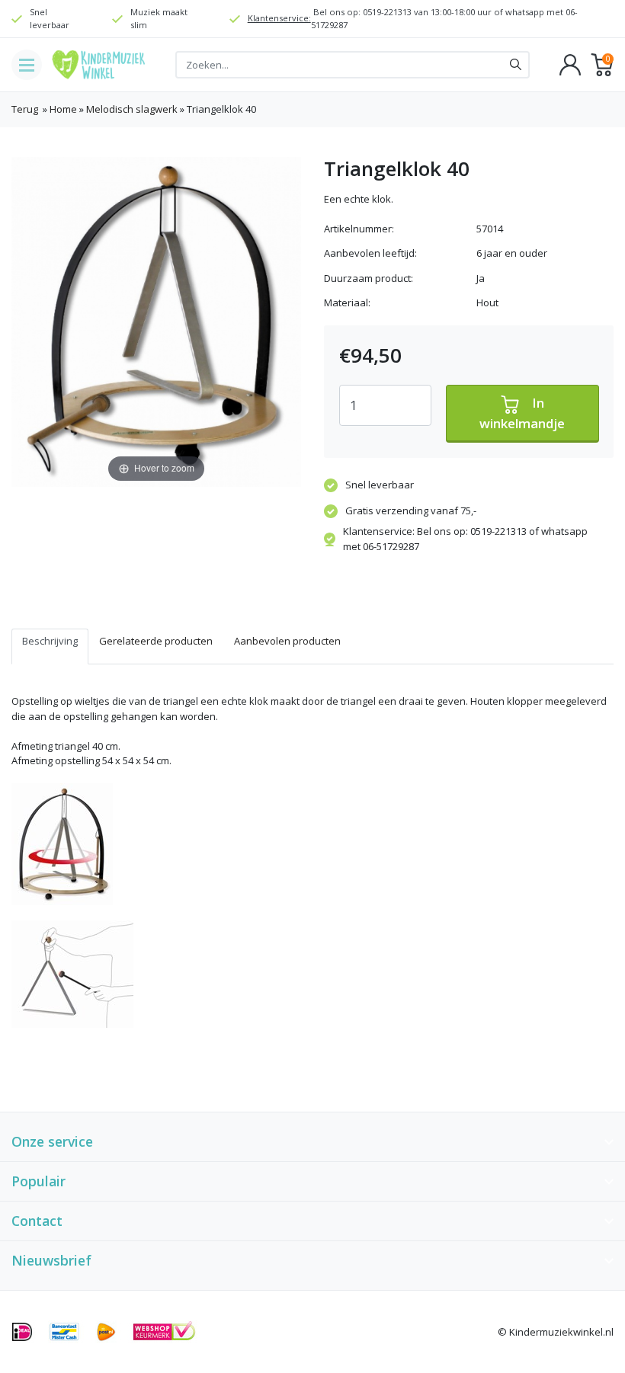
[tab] (49, 647)
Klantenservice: (279, 18)
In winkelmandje (522, 412)
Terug (24, 109)
